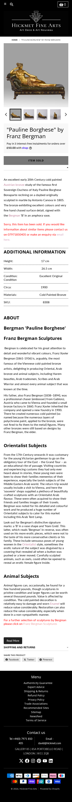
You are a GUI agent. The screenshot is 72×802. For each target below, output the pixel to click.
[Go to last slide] (6, 114)
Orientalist (29, 544)
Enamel (54, 603)
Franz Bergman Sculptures (40, 623)
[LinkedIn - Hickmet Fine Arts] (51, 761)
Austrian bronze (14, 184)
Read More (13, 640)
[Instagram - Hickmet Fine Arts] (33, 761)
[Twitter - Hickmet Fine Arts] (21, 761)
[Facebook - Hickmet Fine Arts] (27, 761)
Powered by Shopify (50, 788)
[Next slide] (65, 114)
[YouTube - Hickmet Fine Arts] (45, 761)
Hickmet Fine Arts (28, 788)
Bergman (14, 215)
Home (15, 39)
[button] (15, 114)
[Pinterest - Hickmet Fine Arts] (39, 761)
